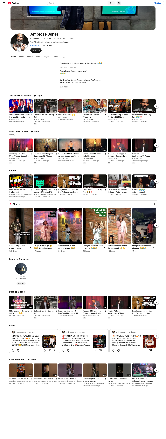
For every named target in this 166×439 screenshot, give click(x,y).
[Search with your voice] (119, 3)
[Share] (44, 350)
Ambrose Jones (14, 119)
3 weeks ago (132, 332)
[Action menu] (54, 350)
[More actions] (31, 115)
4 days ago (30, 332)
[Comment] (50, 350)
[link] (34, 342)
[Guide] (4, 3)
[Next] (156, 106)
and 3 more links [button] (46, 46)
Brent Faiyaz (87, 119)
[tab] (13, 56)
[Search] (111, 3)
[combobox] (78, 3)
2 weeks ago (81, 332)
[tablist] (83, 56)
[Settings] (149, 3)
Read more (64, 87)
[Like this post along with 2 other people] (13, 350)
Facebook (35, 46)
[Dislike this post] (18, 350)
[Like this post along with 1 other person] (113, 350)
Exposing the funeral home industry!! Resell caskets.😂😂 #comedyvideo (82, 63)
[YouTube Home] (13, 3)
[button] (64, 87)
